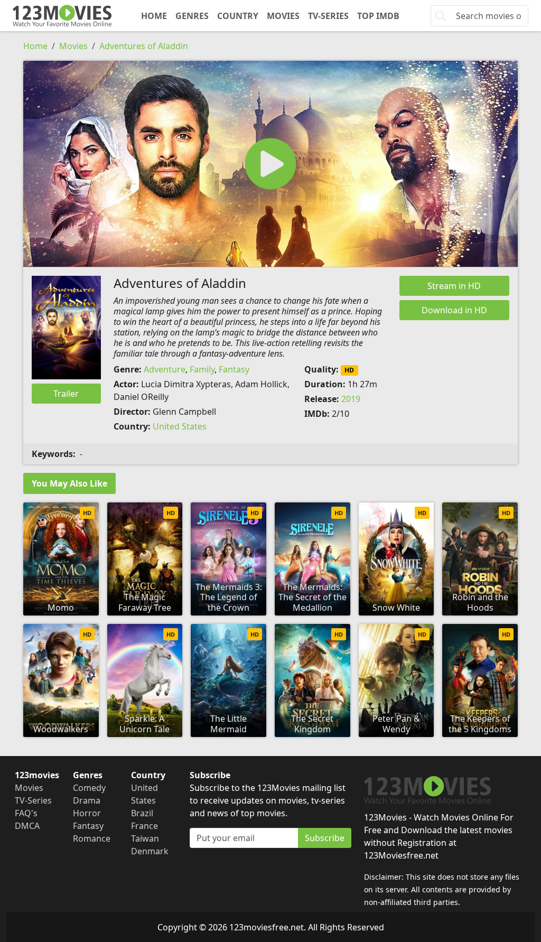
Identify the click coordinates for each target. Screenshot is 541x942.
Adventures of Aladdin (143, 46)
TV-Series (328, 16)
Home (154, 16)
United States (180, 426)
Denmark (150, 851)
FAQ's (26, 813)
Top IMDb (378, 16)
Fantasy (234, 369)
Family (202, 369)
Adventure (164, 369)
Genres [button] (192, 16)
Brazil (142, 813)
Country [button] (237, 16)
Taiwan (145, 838)
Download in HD (454, 310)
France (144, 826)
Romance (91, 838)
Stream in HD (454, 286)
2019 (350, 399)
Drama (86, 800)
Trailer (66, 393)
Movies (283, 16)
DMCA (27, 826)
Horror (87, 813)
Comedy (89, 788)
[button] (270, 164)
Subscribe (324, 838)
